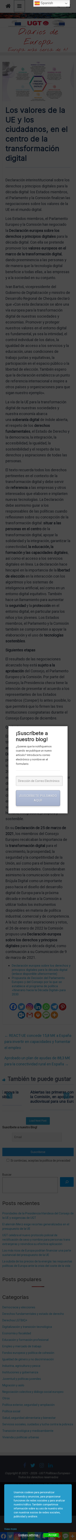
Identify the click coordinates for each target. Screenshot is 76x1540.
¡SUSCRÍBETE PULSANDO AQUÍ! (38, 798)
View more (10, 1529)
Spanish (46, 3)
